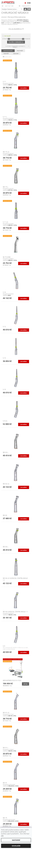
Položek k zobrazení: (16, 42)
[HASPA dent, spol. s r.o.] (8, 2)
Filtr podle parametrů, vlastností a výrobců (15, 47)
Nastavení (16, 840)
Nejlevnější (20, 50)
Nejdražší (6, 53)
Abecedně (15, 53)
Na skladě (7, 36)
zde (2, 836)
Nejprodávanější (8, 50)
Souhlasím (16, 846)
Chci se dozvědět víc (15, 29)
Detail (25, 684)
